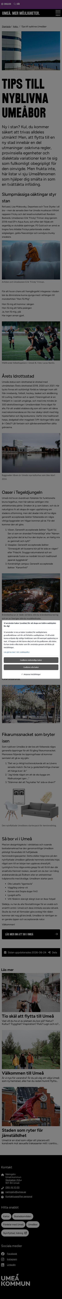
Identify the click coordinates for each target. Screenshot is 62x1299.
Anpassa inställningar (32, 674)
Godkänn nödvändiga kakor (31, 660)
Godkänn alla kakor (31, 667)
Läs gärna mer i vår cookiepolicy (16, 652)
